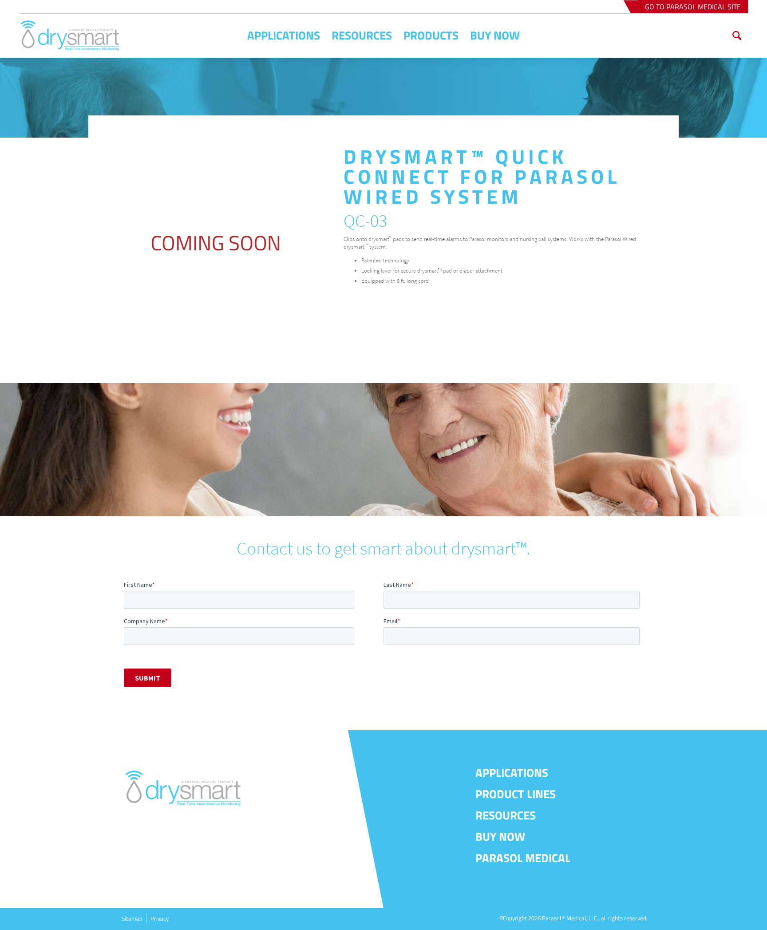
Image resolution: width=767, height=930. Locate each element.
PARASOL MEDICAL (693, 6)
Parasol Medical (522, 858)
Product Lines (515, 794)
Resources (505, 815)
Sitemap (132, 918)
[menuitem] (283, 35)
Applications (511, 772)
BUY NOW (500, 836)
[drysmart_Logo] (89, 35)
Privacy (159, 918)
